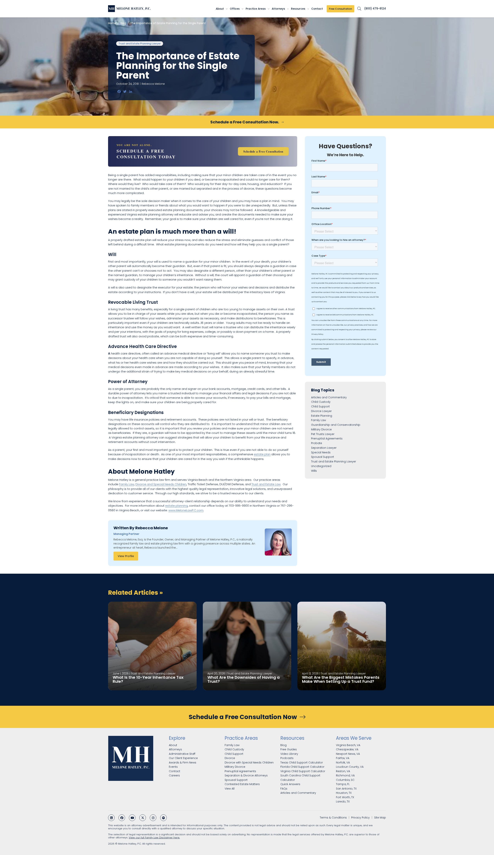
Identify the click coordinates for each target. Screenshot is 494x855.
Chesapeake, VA (347, 749)
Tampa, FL (343, 784)
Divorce (230, 758)
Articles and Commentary (329, 397)
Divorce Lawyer (321, 411)
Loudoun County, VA (350, 767)
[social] (111, 817)
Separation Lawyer (324, 448)
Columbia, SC (345, 780)
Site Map (380, 817)
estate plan (262, 454)
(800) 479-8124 (375, 8)
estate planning (176, 506)
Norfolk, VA (343, 762)
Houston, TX (344, 793)
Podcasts (287, 758)
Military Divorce (321, 429)
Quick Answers (290, 784)
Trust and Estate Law (266, 484)
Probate (316, 443)
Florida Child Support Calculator (302, 767)
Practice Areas (256, 9)
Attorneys (278, 9)
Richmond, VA (345, 775)
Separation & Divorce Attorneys (246, 775)
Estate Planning (321, 416)
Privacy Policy (360, 817)
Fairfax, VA (342, 758)
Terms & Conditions (333, 817)
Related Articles (135, 592)
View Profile (126, 556)
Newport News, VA (348, 754)
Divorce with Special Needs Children (249, 762)
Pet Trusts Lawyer (322, 434)
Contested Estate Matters (242, 784)
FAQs (283, 788)
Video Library (289, 754)
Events (173, 767)
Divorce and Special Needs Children (160, 484)
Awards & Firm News (182, 762)
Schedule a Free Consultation (263, 151)
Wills (314, 471)
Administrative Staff (182, 754)
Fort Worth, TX (345, 797)
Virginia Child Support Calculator (302, 771)
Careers (174, 775)
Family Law (126, 484)
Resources (298, 9)
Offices (235, 9)
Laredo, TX (343, 801)
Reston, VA (343, 771)
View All (229, 788)
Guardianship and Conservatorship (335, 425)
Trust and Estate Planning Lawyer (139, 43)
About (220, 9)
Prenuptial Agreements (327, 439)
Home (112, 23)
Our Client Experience (183, 758)
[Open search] (359, 9)
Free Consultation (340, 9)
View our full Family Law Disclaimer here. (154, 837)
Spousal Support (322, 457)
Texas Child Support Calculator (301, 762)
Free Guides (288, 749)
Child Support (320, 407)
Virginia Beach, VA (348, 745)
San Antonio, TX (346, 788)
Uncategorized (321, 466)
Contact (317, 9)
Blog (123, 23)
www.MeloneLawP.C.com (185, 510)
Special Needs (321, 452)
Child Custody (321, 402)
